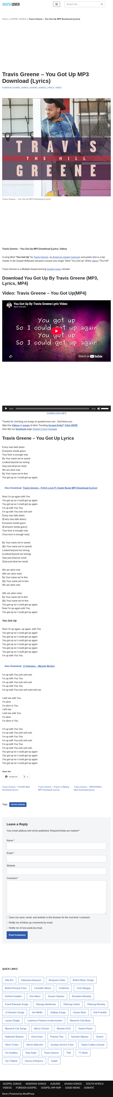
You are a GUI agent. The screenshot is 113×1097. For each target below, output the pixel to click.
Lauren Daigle (12, 1020)
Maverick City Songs (15, 1028)
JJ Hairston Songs (14, 1012)
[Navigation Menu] (56, 4)
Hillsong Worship (96, 1004)
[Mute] (98, 408)
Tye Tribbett (11, 1061)
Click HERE (71, 425)
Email (10, 853)
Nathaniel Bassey (14, 1036)
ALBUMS (55, 1083)
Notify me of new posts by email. (26, 928)
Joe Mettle (37, 1012)
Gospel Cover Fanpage (45, 429)
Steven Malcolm (34, 1044)
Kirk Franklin (100, 1012)
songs (26, 425)
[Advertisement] (56, 46)
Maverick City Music (80, 1020)
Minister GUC (64, 1028)
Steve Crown (12, 1044)
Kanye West (79, 1012)
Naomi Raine (85, 1028)
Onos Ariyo (37, 1036)
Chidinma (64, 988)
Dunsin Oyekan (56, 996)
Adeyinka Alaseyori (31, 980)
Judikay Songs (58, 1012)
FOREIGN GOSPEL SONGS (15, 87)
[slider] (105, 408)
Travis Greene (41, 257)
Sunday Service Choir (62, 1044)
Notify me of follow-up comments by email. (31, 922)
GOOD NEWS (72, 1087)
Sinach (99, 1036)
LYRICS (50, 87)
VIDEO (58, 87)
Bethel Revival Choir (16, 988)
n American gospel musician (65, 257)
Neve (5, 1094)
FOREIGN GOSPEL (26, 1087)
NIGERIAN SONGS (36, 1083)
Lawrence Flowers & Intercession (45, 1020)
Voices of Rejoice (34, 1061)
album (95, 261)
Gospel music (54, 269)
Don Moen (35, 996)
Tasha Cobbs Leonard (92, 1044)
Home (5, 19)
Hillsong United (71, 1004)
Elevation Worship (81, 996)
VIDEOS (7, 1087)
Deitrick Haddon (13, 996)
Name (10, 840)
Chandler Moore (42, 988)
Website (11, 865)
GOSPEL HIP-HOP (51, 1087)
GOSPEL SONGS (18, 19)
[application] (56, 409)
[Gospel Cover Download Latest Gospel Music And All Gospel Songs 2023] (11, 4)
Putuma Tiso (56, 1036)
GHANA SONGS (73, 1083)
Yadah (54, 1061)
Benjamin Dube (57, 980)
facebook (21, 429)
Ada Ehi (9, 980)
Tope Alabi (30, 1053)
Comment (12, 878)
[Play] (6, 408)
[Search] (102, 4)
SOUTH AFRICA (95, 1083)
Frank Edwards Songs (16, 1004)
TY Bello (83, 1053)
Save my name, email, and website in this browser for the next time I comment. (49, 917)
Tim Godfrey (11, 1053)
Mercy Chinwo (41, 1028)
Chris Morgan (84, 988)
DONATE (89, 1087)
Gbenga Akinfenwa (46, 1004)
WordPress (28, 1094)
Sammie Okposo (79, 1036)
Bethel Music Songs (83, 980)
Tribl (68, 1053)
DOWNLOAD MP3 (56, 413)
